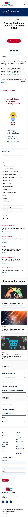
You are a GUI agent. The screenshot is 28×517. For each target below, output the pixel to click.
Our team (4, 440)
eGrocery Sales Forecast (19, 442)
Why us (3, 435)
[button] (24, 4)
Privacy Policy (5, 513)
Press (3, 448)
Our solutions (5, 444)
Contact (3, 451)
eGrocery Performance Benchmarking (21, 452)
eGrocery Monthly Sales (20, 438)
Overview (18, 435)
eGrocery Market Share (20, 445)
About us (4, 437)
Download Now (14, 41)
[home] (8, 4)
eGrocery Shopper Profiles (20, 449)
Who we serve (5, 442)
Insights (3, 446)
